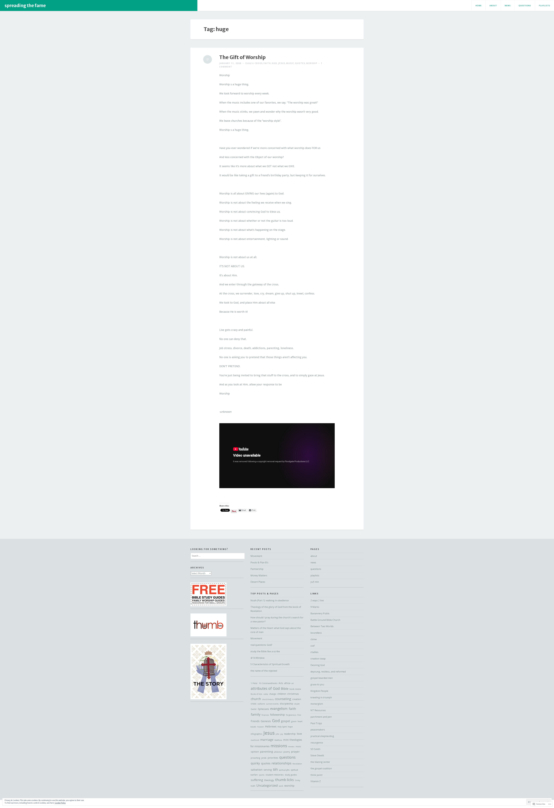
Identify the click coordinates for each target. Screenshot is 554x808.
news (508, 5)
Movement (256, 556)
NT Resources (318, 710)
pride (263, 757)
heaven (260, 727)
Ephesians (263, 709)
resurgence (316, 742)
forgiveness (291, 715)
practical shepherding (322, 736)
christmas (293, 693)
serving (268, 769)
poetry (286, 751)
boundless (316, 632)
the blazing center (320, 762)
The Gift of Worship (242, 57)
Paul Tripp (316, 723)
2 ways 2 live (317, 600)
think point (316, 775)
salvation (256, 769)
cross (259, 63)
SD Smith (315, 749)
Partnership (256, 569)
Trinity (297, 780)
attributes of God (265, 688)
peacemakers (317, 729)
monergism (316, 703)
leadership (290, 733)
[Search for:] (217, 555)
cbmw (313, 639)
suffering (257, 780)
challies (314, 652)
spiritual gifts (284, 770)
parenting (266, 751)
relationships (281, 763)
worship (311, 63)
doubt (297, 703)
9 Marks (314, 607)
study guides (291, 774)
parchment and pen (321, 716)
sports (261, 775)
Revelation (297, 763)
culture (261, 703)
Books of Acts (256, 694)
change (272, 693)
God (274, 63)
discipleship (286, 703)
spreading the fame (25, 5)
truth (253, 785)
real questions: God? (261, 644)
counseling (283, 699)
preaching (255, 757)
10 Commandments (268, 683)
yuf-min (314, 581)
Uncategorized (267, 785)
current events (272, 704)
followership (277, 714)
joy (281, 734)
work (281, 786)
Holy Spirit (282, 726)
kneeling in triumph (321, 697)
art (292, 683)
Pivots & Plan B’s (259, 562)
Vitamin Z (315, 781)
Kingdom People (319, 691)
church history (268, 699)
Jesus (281, 63)
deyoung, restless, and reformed (328, 671)
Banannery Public (320, 613)
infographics (256, 734)
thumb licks (284, 779)
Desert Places (257, 581)
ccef (312, 645)
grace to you (317, 684)
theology (269, 780)
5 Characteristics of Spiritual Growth (270, 664)
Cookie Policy (60, 803)
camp (265, 694)
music (290, 63)
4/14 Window (257, 657)
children (281, 693)
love (299, 733)
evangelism (279, 708)
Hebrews (270, 726)
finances (265, 715)
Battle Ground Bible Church (325, 620)
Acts (281, 683)
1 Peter (254, 683)
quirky (255, 763)
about (493, 5)
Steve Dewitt (317, 755)
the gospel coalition (321, 768)
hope (290, 726)
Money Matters (258, 575)
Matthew (278, 740)
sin (275, 769)
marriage (266, 740)
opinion (255, 751)
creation (296, 699)
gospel (285, 721)
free (299, 715)
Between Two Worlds (322, 626)
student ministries (275, 774)
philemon (278, 752)
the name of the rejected (263, 670)
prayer (295, 751)
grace (293, 721)
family (255, 714)
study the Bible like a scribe (265, 651)
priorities (273, 757)
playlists (544, 5)
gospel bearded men (321, 678)
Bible (284, 688)
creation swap (318, 658)
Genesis (266, 721)
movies (291, 746)
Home (479, 5)
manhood (255, 740)
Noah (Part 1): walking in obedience (269, 600)
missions (279, 745)
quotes (300, 63)
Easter (254, 709)
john (277, 734)
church (256, 699)
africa (287, 683)
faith (267, 63)
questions (525, 5)
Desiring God (317, 665)
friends (255, 721)
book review (295, 689)
